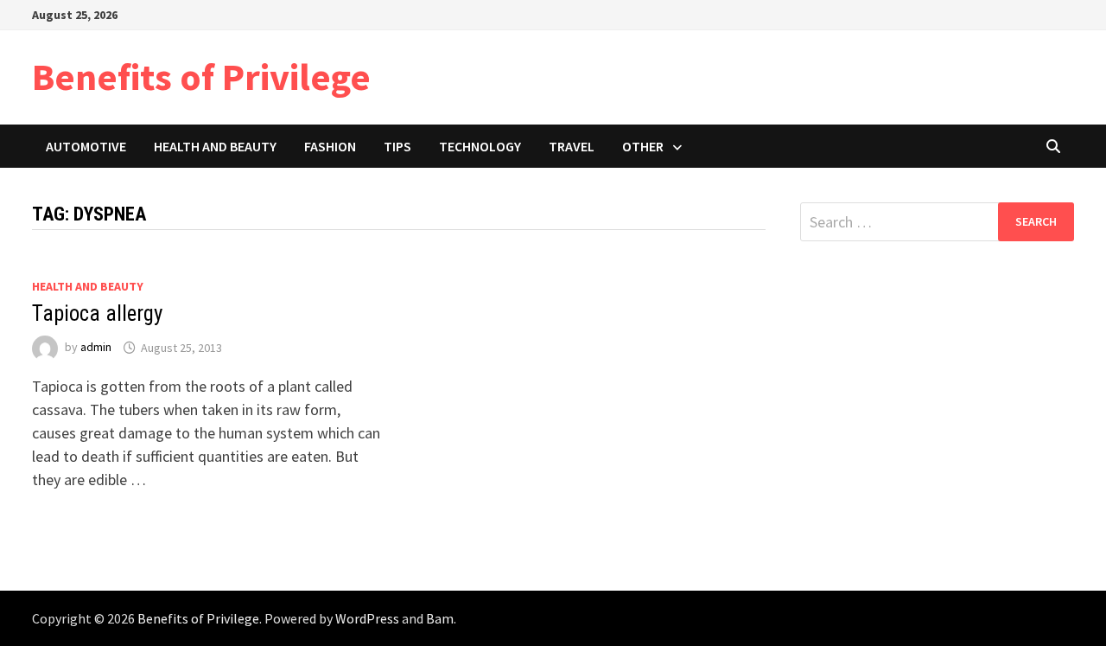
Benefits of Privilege (201, 76)
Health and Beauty (215, 146)
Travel (571, 146)
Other (643, 146)
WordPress (367, 618)
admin (95, 347)
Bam (440, 618)
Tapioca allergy (97, 313)
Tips (397, 146)
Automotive (86, 146)
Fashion (330, 146)
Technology (480, 146)
